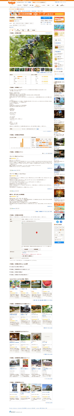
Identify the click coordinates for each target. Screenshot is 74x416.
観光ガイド (18, 7)
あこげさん (14, 170)
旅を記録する (58, 51)
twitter (57, 222)
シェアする (43, 24)
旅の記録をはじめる (59, 68)
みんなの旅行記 (37, 7)
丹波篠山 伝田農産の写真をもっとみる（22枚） (44, 72)
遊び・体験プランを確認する (27, 255)
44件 (16, 320)
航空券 (48, 5)
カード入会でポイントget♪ (59, 23)
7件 (48, 291)
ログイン (26, 2)
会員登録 (29, 2)
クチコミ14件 (18, 19)
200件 (27, 396)
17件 (38, 319)
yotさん (14, 208)
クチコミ (23, 30)
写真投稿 (49, 22)
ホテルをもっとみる (49, 402)
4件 (27, 319)
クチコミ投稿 (44, 22)
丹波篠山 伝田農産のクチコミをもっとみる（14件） (44, 211)
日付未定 (62, 229)
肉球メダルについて (61, 61)
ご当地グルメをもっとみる (48, 354)
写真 (28, 30)
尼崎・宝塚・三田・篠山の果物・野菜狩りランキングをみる (43, 300)
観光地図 (26, 249)
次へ (51, 51)
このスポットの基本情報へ (47, 131)
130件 (38, 396)
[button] (36, 233)
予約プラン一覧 (46, 17)
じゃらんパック (25, 5)
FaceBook (61, 222)
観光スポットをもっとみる (48, 327)
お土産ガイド (33, 7)
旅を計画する (58, 42)
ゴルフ (53, 5)
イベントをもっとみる (48, 378)
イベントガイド (29, 7)
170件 (16, 396)
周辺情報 (33, 30)
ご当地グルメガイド (23, 7)
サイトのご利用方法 (57, 0)
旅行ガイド (15, 7)
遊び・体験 (31, 5)
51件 (49, 396)
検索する (59, 78)
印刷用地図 (36, 249)
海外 (57, 5)
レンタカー (43, 5)
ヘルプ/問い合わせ (63, 0)
